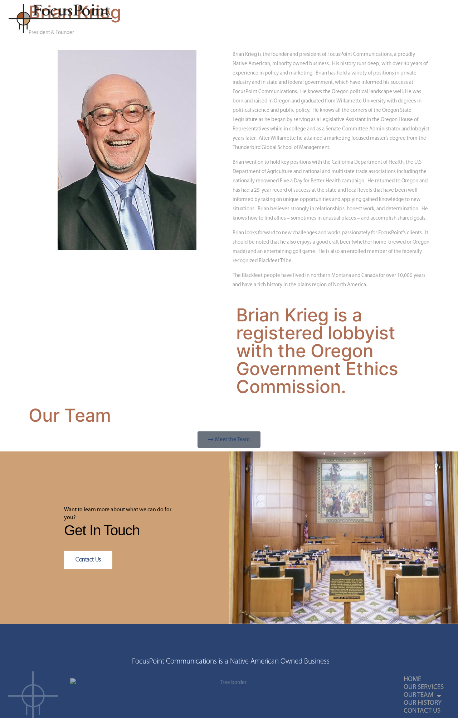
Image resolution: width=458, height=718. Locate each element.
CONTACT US (295, 18)
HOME (132, 18)
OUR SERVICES (166, 18)
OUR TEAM (206, 18)
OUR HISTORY (253, 18)
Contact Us (88, 560)
